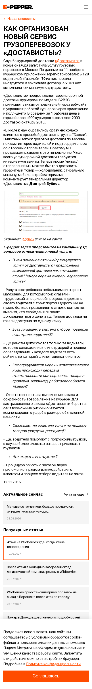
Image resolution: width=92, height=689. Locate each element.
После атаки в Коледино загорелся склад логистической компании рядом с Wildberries (42, 570)
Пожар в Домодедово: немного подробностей (43, 617)
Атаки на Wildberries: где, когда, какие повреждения (36, 545)
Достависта (67, 61)
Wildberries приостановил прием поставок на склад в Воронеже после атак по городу (42, 595)
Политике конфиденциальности (53, 664)
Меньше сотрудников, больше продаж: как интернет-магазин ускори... (40, 509)
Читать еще (74, 495)
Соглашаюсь (46, 676)
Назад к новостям (22, 18)
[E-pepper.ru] (18, 7)
